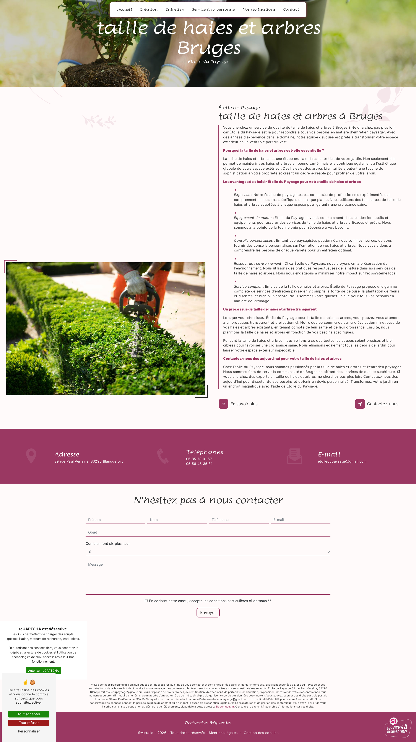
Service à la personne (213, 9)
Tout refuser (29, 723)
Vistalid (147, 733)
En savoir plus (244, 403)
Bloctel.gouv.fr (225, 706)
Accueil (124, 9)
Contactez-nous (382, 403)
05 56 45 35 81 (199, 463)
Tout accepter (28, 714)
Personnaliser (29, 731)
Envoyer (208, 612)
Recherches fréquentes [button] (208, 723)
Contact (291, 9)
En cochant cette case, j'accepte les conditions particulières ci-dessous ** (210, 601)
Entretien (174, 9)
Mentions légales (223, 733)
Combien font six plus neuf (108, 543)
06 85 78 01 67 (199, 459)
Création (149, 9)
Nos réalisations (258, 9)
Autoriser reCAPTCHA (43, 670)
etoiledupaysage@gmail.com (342, 461)
